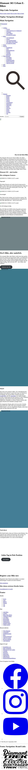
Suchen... (2, 116)
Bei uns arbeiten (7, 639)
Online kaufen (6, 624)
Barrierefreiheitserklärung (9, 658)
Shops (4, 45)
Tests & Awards (10, 63)
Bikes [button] (4, 36)
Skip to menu (13, 13)
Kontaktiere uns (7, 647)
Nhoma (5, 603)
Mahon (5, 601)
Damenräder (6, 620)
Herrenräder (6, 619)
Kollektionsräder (10, 60)
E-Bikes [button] (5, 28)
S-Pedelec (8, 32)
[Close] (0, 25)
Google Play (3, 396)
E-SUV (8, 29)
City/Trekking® (10, 37)
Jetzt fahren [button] (6, 559)
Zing (4, 600)
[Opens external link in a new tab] (15, 688)
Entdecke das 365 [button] (6, 267)
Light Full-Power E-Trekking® (14, 30)
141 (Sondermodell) (11, 40)
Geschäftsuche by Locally (6, 589)
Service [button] (5, 46)
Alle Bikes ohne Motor (12, 42)
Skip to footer (20, 13)
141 (4, 604)
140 (4, 606)
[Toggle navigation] (0, 118)
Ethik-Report (6, 657)
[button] (5, 94)
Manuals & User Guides (9, 649)
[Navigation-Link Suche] (15, 92)
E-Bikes (5, 613)
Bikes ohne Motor (7, 615)
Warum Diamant (10, 61)
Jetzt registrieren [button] (4, 583)
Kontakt (8, 52)
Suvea (4, 599)
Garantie (8, 53)
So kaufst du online (11, 35)
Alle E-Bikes (9, 33)
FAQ (7, 49)
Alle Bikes (5, 612)
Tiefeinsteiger (6, 622)
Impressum (5, 654)
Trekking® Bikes (7, 616)
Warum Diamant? (7, 636)
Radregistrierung (10, 50)
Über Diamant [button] (6, 56)
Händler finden (6, 623)
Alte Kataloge (6, 640)
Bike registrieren (7, 648)
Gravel (8, 39)
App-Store (13, 396)
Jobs (4, 64)
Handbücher (9, 47)
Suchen (22, 116)
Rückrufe (8, 54)
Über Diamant (6, 631)
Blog (4, 66)
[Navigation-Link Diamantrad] (15, 754)
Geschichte (9, 59)
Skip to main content (5, 13)
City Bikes (5, 617)
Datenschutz (6, 655)
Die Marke (9, 57)
